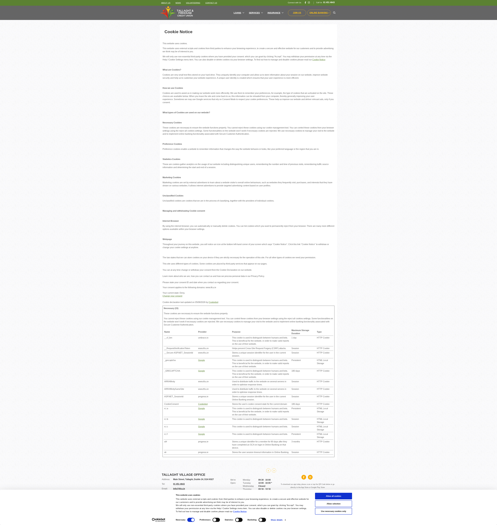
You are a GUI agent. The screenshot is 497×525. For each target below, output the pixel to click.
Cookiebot (213, 302)
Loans (237, 13)
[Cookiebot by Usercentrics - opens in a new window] (158, 520)
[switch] (216, 520)
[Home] (176, 13)
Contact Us (211, 3)
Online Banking (318, 13)
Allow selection (334, 504)
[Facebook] (305, 2)
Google (201, 360)
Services (254, 13)
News (178, 3)
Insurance (274, 13)
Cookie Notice (240, 511)
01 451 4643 (179, 487)
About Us (165, 3)
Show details (277, 520)
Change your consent (172, 296)
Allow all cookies (333, 496)
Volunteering (193, 3)
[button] (334, 13)
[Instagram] (309, 2)
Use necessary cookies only (333, 511)
